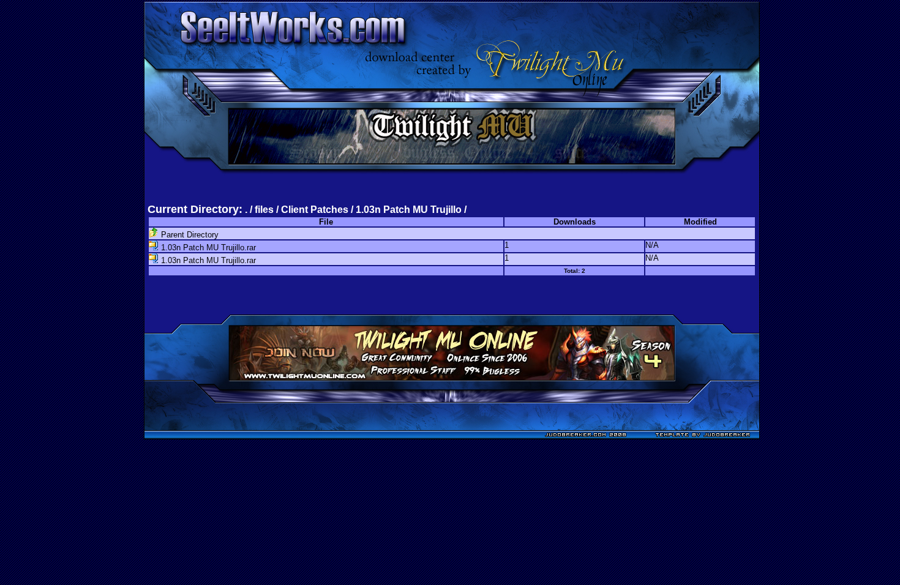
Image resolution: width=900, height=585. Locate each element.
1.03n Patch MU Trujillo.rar (207, 247)
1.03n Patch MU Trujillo (409, 209)
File (326, 221)
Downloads (574, 221)
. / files (260, 209)
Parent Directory (189, 234)
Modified (700, 221)
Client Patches (314, 209)
